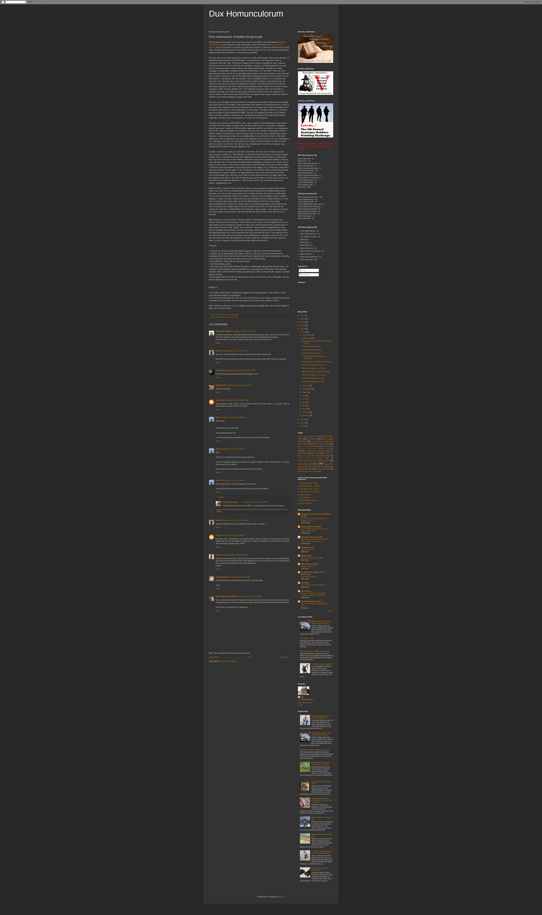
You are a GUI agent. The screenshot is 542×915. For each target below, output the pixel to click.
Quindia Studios (306, 503)
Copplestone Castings (305, 449)
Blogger (281, 897)
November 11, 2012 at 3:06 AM (244, 331)
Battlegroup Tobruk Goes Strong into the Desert (321, 622)
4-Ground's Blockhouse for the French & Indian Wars (322, 852)
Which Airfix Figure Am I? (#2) (313, 378)
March (305, 409)
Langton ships (306, 456)
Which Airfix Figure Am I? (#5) (313, 365)
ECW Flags (315, 453)
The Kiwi (219, 555)
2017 (302, 316)
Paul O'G (219, 351)
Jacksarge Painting (223, 331)
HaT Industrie (305, 498)
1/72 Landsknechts (318, 441)
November (306, 338)
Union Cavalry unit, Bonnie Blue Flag (313, 585)
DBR (315, 451)
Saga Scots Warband (316, 466)
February (306, 412)
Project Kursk (322, 460)
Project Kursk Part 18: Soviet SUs (320, 869)
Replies (221, 497)
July (304, 396)
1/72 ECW (312, 439)
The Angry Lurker (223, 370)
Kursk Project (234, 317)
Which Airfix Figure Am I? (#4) (313, 368)
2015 (302, 322)
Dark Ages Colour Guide (309, 489)
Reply (218, 343)
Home (249, 657)
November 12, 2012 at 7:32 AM (232, 480)
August (305, 392)
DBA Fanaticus (305, 495)
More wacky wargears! (309, 576)
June (304, 399)
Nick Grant (220, 400)
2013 (302, 329)
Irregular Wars (328, 453)
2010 (302, 423)
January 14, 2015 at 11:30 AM (250, 596)
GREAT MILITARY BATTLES (227, 596)
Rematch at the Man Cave (312, 350)
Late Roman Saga (322, 456)
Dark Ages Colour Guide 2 (310, 492)
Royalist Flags (303, 464)
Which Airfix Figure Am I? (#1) (313, 381)
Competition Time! (307, 638)
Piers (218, 417)
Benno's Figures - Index (309, 483)
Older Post (285, 657)
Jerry (218, 535)
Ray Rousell (220, 385)
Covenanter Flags (323, 449)
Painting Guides (323, 458)
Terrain (319, 469)
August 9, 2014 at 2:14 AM (240, 577)
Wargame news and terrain (311, 537)
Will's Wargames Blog (309, 564)
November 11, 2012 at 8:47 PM (237, 400)
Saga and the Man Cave (311, 353)
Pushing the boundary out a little (312, 558)
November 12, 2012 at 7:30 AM (232, 449)
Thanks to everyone (308, 566)
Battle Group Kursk (222, 317)
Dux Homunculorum (246, 13)
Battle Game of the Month (311, 527)
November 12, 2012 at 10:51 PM (235, 520)
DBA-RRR (307, 451)
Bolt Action (315, 446)
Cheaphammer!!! (307, 547)
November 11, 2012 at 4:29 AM (235, 351)
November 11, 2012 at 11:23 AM (238, 385)
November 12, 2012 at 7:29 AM (232, 417)
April (304, 405)
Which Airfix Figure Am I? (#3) (313, 375)
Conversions (326, 446)
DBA (299, 451)
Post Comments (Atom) (228, 661)
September (306, 389)
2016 (302, 319)
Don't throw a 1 (307, 591)
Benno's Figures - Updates (310, 486)
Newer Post (214, 657)
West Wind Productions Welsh (308, 471)
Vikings (327, 469)
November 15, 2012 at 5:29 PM (233, 535)
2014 (302, 325)
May (304, 402)
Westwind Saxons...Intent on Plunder (316, 372)
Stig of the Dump (222, 577)
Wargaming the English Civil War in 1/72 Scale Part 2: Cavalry (322, 801)
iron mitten (305, 583)
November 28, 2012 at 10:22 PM (235, 555)
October (305, 386)
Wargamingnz (306, 556)
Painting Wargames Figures (312, 601)
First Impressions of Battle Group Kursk (317, 362)
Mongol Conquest (304, 458)
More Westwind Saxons (311, 346)
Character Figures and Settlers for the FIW (320, 717)
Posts (303, 270)
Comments (305, 275)
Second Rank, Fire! (307, 549)
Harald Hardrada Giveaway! (322, 664)
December (306, 335)
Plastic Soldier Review (308, 500)
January (305, 415)
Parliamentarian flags (305, 461)
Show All (330, 611)
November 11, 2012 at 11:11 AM (243, 370)
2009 (302, 426)
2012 (302, 332)
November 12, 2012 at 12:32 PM (255, 502)
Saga (314, 463)
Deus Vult (323, 451)
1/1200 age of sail (304, 436)
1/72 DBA (317, 436)
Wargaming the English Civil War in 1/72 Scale (320, 764)
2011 (302, 420)
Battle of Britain (303, 446)
